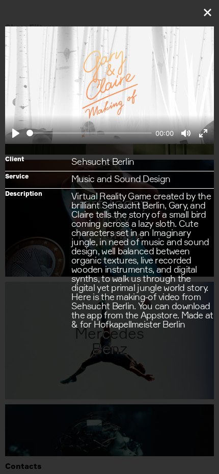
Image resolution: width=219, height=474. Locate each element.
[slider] (89, 133)
